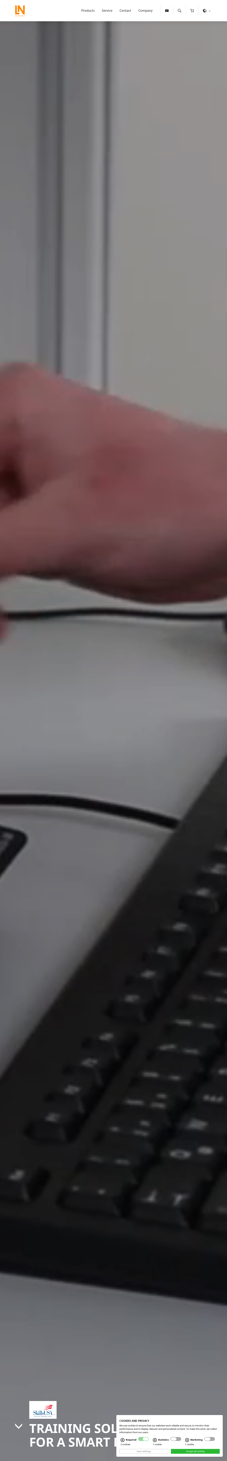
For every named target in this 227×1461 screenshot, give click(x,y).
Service (107, 10)
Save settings (144, 1451)
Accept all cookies (195, 1451)
